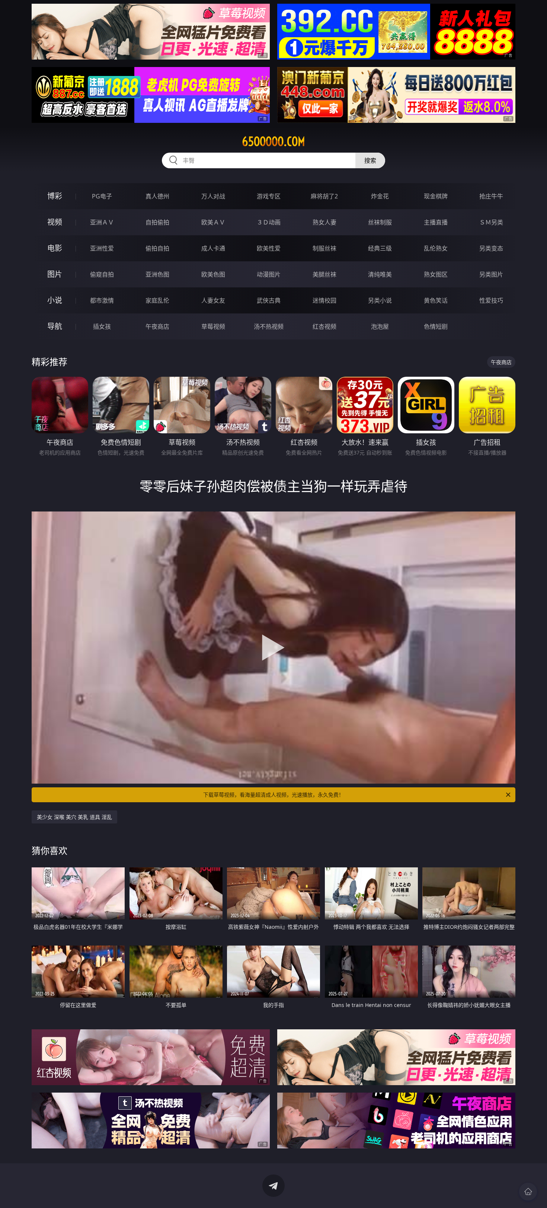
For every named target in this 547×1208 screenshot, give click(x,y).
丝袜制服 (380, 222)
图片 (54, 274)
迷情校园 (324, 300)
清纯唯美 (380, 274)
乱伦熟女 (436, 248)
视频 (54, 222)
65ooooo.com (273, 141)
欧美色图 (213, 274)
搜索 (370, 160)
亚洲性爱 (102, 248)
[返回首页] (528, 1192)
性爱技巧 (491, 300)
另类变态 (491, 248)
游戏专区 (269, 196)
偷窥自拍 (102, 274)
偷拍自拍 (157, 248)
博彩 (54, 196)
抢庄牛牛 (491, 196)
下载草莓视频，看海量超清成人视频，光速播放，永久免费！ (273, 794)
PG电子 (102, 196)
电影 (54, 248)
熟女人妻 (324, 222)
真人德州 (157, 196)
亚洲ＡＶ (102, 222)
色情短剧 (436, 326)
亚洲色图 (157, 274)
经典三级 (380, 248)
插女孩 (102, 326)
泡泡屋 (380, 326)
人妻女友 (213, 300)
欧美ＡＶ (213, 222)
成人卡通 (213, 248)
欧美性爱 (269, 248)
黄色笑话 (436, 300)
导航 (54, 326)
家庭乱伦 (157, 300)
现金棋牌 (436, 196)
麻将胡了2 (324, 196)
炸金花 (380, 196)
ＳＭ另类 (491, 222)
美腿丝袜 (324, 274)
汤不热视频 (269, 326)
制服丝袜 (324, 248)
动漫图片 (269, 274)
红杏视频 (324, 326)
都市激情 (102, 300)
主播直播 (436, 222)
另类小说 (380, 300)
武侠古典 (269, 300)
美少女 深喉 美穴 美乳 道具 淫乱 (74, 816)
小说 (54, 300)
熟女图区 (436, 274)
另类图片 (491, 274)
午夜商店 (157, 326)
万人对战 (213, 196)
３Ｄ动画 (269, 222)
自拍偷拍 (157, 222)
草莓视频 (213, 326)
